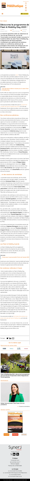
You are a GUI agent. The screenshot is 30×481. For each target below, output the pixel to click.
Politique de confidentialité (15, 465)
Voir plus (24, 434)
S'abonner (15, 434)
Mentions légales (15, 464)
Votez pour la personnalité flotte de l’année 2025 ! (15, 257)
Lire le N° (6, 434)
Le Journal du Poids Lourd (15, 476)
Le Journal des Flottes (15, 474)
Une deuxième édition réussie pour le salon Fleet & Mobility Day (15, 89)
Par (16, 30)
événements (26, 1)
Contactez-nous (15, 460)
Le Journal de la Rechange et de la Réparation (15, 472)
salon (17, 75)
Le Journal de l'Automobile (15, 471)
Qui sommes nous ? (15, 462)
